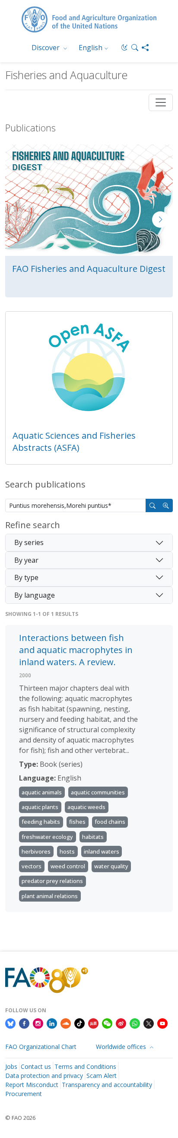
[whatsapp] (135, 1023)
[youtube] (162, 1023)
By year (26, 560)
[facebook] (24, 1023)
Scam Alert (101, 1075)
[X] (148, 1023)
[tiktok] (79, 1023)
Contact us (36, 1066)
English (90, 47)
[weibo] (121, 1023)
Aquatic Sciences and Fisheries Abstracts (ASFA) (74, 441)
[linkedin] (52, 1023)
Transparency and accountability (107, 1085)
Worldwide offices (122, 1046)
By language (34, 595)
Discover (46, 47)
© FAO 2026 (20, 1118)
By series (29, 542)
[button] (134, 47)
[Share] (145, 47)
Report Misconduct (31, 1085)
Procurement (23, 1094)
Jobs (11, 1066)
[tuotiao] (93, 1023)
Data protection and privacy (44, 1075)
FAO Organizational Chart (40, 1046)
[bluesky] (10, 1023)
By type (26, 577)
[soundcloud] (65, 1023)
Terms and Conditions (85, 1066)
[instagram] (38, 1023)
